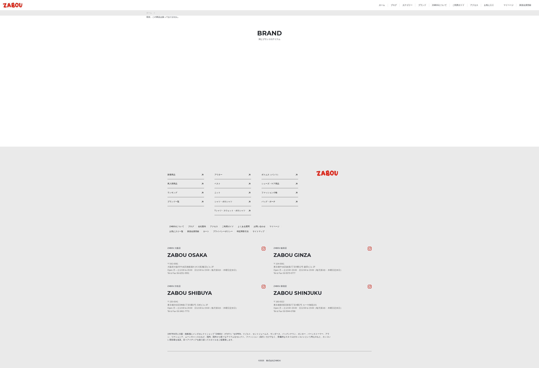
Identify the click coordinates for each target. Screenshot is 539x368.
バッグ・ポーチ (268, 201)
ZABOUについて (439, 5)
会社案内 (202, 226)
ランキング (172, 192)
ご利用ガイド (458, 5)
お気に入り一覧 (176, 231)
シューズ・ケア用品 (270, 183)
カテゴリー (407, 5)
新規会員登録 (525, 5)
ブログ (394, 5)
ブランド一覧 (173, 201)
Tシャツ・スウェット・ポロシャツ (229, 210)
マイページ (508, 5)
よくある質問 (244, 226)
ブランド (422, 5)
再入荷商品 (172, 183)
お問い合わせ (259, 226)
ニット (217, 192)
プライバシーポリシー (223, 231)
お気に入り (489, 5)
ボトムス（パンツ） (270, 174)
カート (206, 231)
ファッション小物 (269, 192)
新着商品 (171, 174)
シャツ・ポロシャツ (223, 201)
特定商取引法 (243, 231)
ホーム (382, 5)
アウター (218, 174)
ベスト (217, 183)
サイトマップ (258, 231)
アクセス (474, 5)
